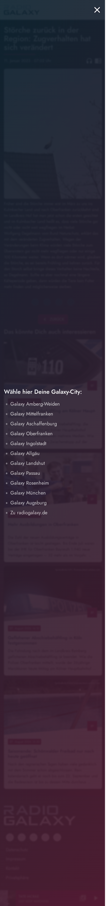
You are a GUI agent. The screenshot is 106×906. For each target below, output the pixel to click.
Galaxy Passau (25, 473)
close (97, 10)
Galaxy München (28, 492)
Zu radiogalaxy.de (28, 512)
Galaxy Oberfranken (31, 433)
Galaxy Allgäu (25, 453)
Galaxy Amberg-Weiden (35, 404)
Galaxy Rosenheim (29, 483)
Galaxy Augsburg (28, 502)
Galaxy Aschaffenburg (33, 423)
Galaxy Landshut (27, 463)
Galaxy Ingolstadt (28, 443)
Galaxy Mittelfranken (31, 413)
